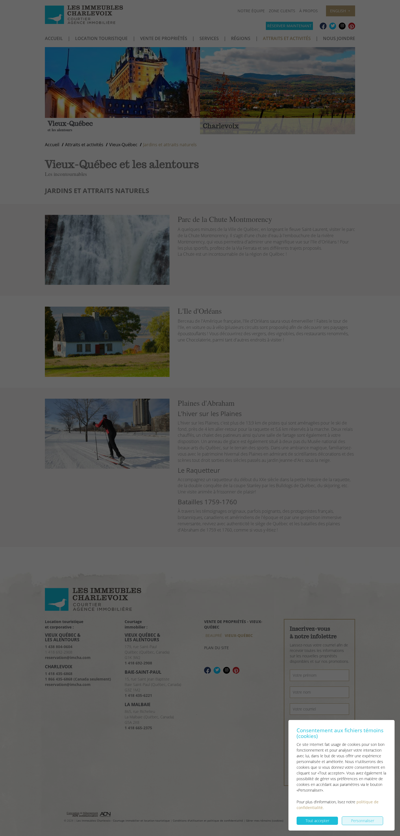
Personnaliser (362, 820)
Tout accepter (317, 820)
